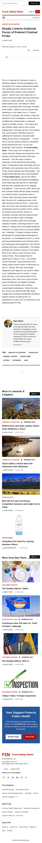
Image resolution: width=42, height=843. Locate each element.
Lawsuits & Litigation (10, 24)
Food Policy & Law (9, 619)
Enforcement (7, 538)
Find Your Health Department (12, 808)
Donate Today (13, 737)
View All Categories (8, 797)
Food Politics (7, 497)
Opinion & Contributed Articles (12, 793)
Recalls (35, 793)
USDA (26, 360)
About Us (5, 827)
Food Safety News (23, 840)
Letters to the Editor (21, 812)
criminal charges (10, 356)
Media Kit (33, 827)
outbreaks (28, 793)
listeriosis (16, 360)
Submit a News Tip (8, 815)
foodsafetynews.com (9, 759)
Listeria (6, 360)
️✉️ (5, 769)
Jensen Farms (25, 356)
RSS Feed (20, 815)
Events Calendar (7, 812)
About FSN (29, 737)
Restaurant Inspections (32, 808)
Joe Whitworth (10, 548)
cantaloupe (33, 352)
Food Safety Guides (22, 789)
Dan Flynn (8, 40)
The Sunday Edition (9, 585)
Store (4, 831)
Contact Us (13, 827)
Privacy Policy (23, 827)
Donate (9, 831)
